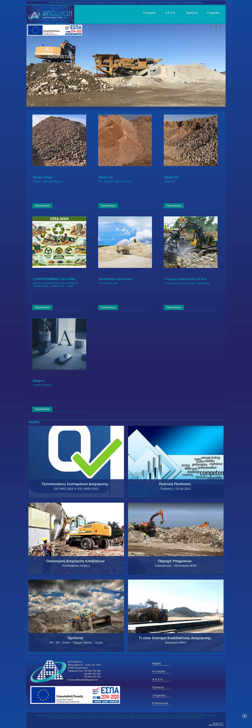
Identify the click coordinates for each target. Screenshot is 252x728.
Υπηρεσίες (213, 12)
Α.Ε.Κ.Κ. (170, 12)
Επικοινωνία (160, 703)
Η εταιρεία (149, 12)
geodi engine (218, 725)
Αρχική (156, 663)
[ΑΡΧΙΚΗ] (50, 14)
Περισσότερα (42, 205)
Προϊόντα (192, 12)
